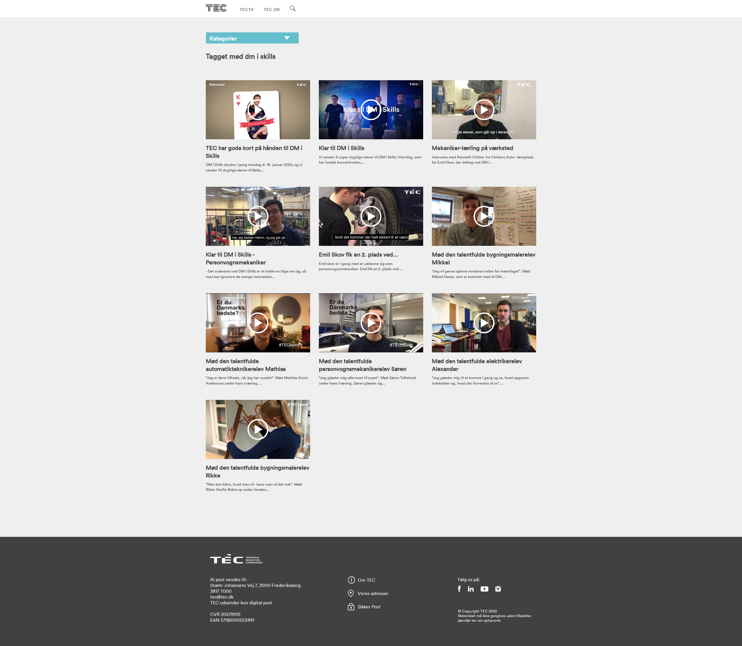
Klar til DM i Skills (341, 147)
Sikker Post (369, 607)
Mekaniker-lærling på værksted (472, 147)
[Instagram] (498, 589)
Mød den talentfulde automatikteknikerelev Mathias (246, 364)
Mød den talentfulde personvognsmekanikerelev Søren (362, 364)
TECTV (247, 9)
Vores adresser (373, 593)
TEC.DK (272, 9)
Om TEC (366, 580)
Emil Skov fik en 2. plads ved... (358, 254)
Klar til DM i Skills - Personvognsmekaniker (236, 258)
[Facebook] (459, 589)
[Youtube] (484, 589)
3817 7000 (221, 591)
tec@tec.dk (221, 597)
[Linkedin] (471, 589)
